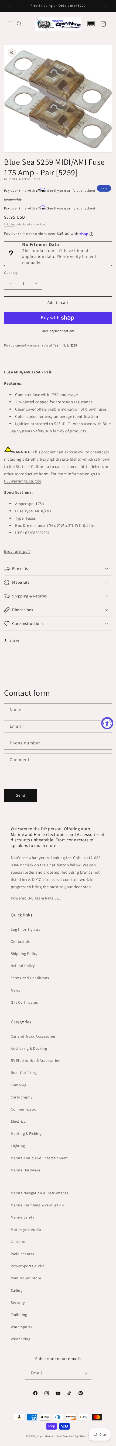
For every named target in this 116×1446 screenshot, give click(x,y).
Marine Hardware (25, 1170)
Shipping (9, 224)
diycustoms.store (49, 1436)
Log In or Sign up (25, 929)
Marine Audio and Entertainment (39, 1158)
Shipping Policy (24, 953)
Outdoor (18, 1241)
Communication (25, 1109)
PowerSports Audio (28, 1265)
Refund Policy (23, 965)
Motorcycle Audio (26, 1229)
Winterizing (20, 1338)
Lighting (18, 1145)
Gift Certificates (24, 1002)
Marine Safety (22, 1217)
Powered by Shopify (76, 1436)
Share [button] (14, 640)
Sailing (16, 1290)
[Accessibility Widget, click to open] (107, 723)
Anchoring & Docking (29, 1048)
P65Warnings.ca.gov (22, 481)
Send (20, 795)
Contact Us (20, 941)
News (15, 990)
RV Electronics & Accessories (35, 1060)
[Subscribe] (85, 1373)
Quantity (11, 272)
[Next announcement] (106, 6)
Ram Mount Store (26, 1278)
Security (18, 1302)
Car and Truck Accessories (33, 1036)
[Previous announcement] (10, 6)
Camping (18, 1085)
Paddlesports (22, 1253)
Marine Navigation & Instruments (39, 1193)
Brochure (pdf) (17, 551)
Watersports (21, 1326)
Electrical (19, 1121)
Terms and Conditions (30, 977)
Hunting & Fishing (26, 1133)
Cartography (22, 1097)
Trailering (19, 1314)
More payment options (58, 331)
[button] (11, 24)
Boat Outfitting (24, 1072)
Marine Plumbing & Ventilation (37, 1205)
